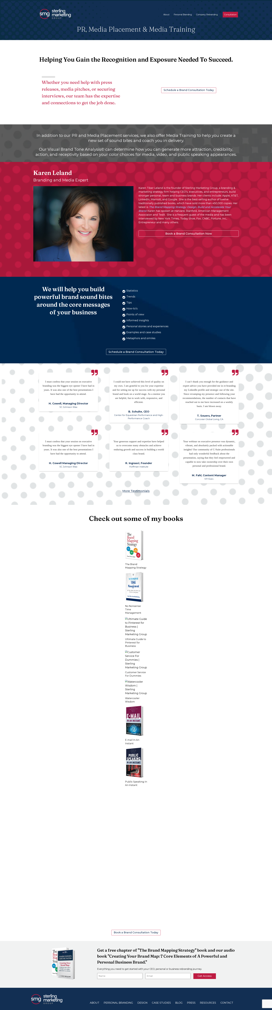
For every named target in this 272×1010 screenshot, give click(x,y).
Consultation (230, 14)
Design (142, 1002)
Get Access (205, 976)
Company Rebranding (207, 14)
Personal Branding (183, 14)
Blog (179, 1002)
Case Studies (161, 1002)
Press (191, 1002)
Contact (226, 1002)
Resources (208, 1002)
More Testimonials (136, 491)
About (166, 14)
